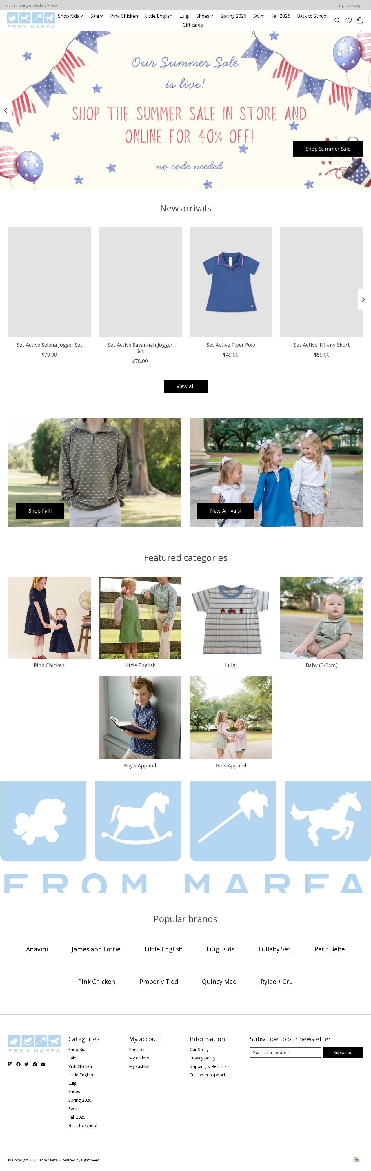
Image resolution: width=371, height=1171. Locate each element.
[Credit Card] (356, 1160)
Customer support (207, 1074)
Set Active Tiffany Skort (322, 344)
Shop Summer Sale (328, 148)
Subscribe (343, 1052)
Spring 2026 (233, 16)
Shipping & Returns (208, 1066)
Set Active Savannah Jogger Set (140, 347)
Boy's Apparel (140, 765)
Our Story (199, 1049)
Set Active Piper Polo (230, 344)
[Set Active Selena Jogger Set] (49, 282)
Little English (158, 16)
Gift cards (193, 25)
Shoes (74, 1091)
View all (186, 386)
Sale (72, 1058)
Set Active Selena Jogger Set (49, 344)
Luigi (184, 16)
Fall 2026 (281, 16)
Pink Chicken (124, 16)
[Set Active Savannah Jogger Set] (140, 282)
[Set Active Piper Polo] (231, 282)
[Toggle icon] (337, 20)
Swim (259, 16)
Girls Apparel (231, 765)
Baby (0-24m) (321, 665)
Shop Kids (78, 1049)
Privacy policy (202, 1058)
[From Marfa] (31, 20)
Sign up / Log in (351, 5)
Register (137, 1049)
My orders (139, 1058)
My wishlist (139, 1066)
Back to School (312, 16)
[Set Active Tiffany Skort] (321, 282)
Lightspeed (90, 1160)
